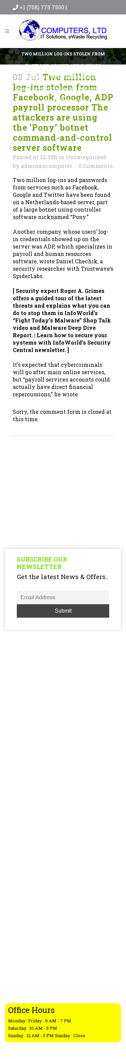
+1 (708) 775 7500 (42, 7)
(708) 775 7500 (48, 981)
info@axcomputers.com (54, 995)
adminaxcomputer (46, 165)
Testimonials (28, 917)
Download (24, 891)
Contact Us (26, 900)
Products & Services (36, 847)
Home (19, 839)
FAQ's (18, 874)
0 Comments (95, 165)
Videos (20, 909)
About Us (23, 882)
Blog (17, 865)
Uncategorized (86, 157)
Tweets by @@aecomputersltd (42, 797)
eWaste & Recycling (36, 856)
